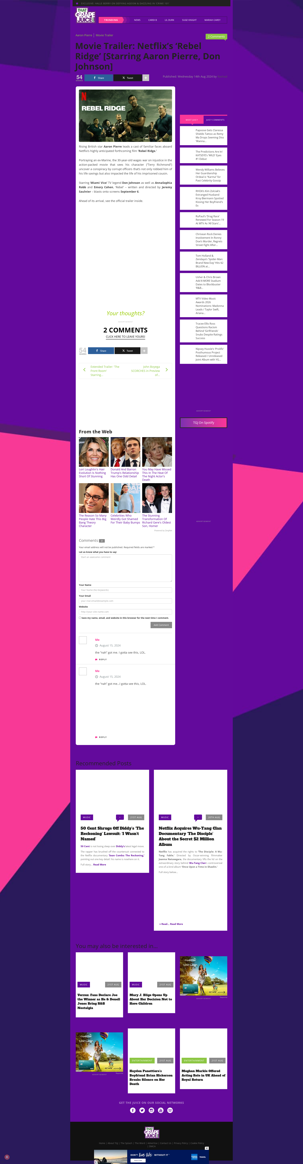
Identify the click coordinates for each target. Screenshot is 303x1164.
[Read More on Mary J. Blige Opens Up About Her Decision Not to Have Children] (151, 966)
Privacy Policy (181, 1143)
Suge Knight (189, 19)
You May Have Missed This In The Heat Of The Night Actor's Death (156, 474)
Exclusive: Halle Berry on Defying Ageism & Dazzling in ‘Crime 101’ (125, 3)
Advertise (189, 12)
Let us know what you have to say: (98, 551)
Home (122, 12)
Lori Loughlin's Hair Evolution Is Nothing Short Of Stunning (92, 472)
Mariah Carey (212, 19)
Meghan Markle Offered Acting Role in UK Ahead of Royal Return (203, 1075)
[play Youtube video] (125, 281)
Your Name (85, 584)
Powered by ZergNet (163, 531)
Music (87, 817)
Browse (103, 12)
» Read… (164, 923)
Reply (103, 659)
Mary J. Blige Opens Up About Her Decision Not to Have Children (151, 999)
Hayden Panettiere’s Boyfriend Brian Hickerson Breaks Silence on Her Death (151, 1077)
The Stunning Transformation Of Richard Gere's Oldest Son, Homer (156, 521)
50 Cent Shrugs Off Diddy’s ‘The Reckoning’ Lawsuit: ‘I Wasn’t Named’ (112, 834)
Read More (99, 864)
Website (83, 606)
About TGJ (113, 1143)
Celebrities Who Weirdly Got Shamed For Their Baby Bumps (125, 519)
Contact (208, 12)
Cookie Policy (197, 1143)
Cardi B (152, 19)
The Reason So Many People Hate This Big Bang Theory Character (93, 521)
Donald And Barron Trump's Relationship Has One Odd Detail (125, 472)
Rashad (222, 76)
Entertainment (142, 1060)
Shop (173, 12)
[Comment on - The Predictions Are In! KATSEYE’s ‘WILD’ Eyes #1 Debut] (203, 155)
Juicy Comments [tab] (215, 120)
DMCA (152, 1146)
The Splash (126, 1143)
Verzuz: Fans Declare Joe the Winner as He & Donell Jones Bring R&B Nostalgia (98, 1001)
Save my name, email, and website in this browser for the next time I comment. (125, 617)
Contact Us (165, 1143)
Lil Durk (169, 19)
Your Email (85, 595)
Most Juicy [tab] (192, 120)
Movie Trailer (104, 35)
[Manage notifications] (6, 1157)
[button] (225, 12)
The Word (140, 1143)
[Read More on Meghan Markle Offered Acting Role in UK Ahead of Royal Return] (204, 1042)
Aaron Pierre (84, 35)
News (137, 19)
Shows (136, 12)
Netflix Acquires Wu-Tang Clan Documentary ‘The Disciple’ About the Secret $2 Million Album (190, 836)
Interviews (156, 12)
